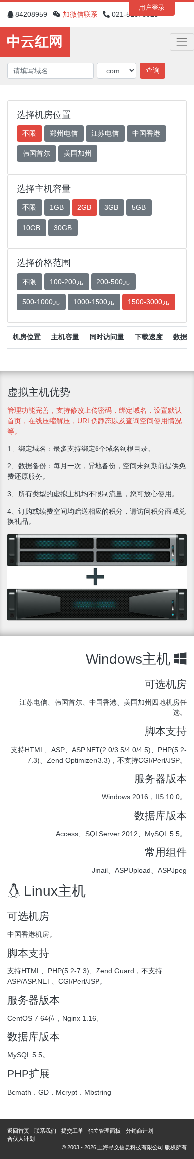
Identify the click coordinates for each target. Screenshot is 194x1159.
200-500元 (113, 282)
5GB (139, 207)
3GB (111, 207)
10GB (31, 228)
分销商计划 (139, 1131)
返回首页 (18, 1131)
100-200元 (66, 282)
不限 (29, 133)
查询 (153, 70)
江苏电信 (105, 133)
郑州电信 (64, 133)
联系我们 (45, 1131)
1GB (57, 207)
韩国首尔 (36, 153)
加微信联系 (80, 14)
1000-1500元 (93, 302)
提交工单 (72, 1131)
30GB (63, 228)
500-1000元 (41, 302)
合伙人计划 (21, 1139)
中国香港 (146, 133)
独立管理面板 (104, 1131)
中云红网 (35, 41)
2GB (84, 207)
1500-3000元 (148, 302)
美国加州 (78, 153)
